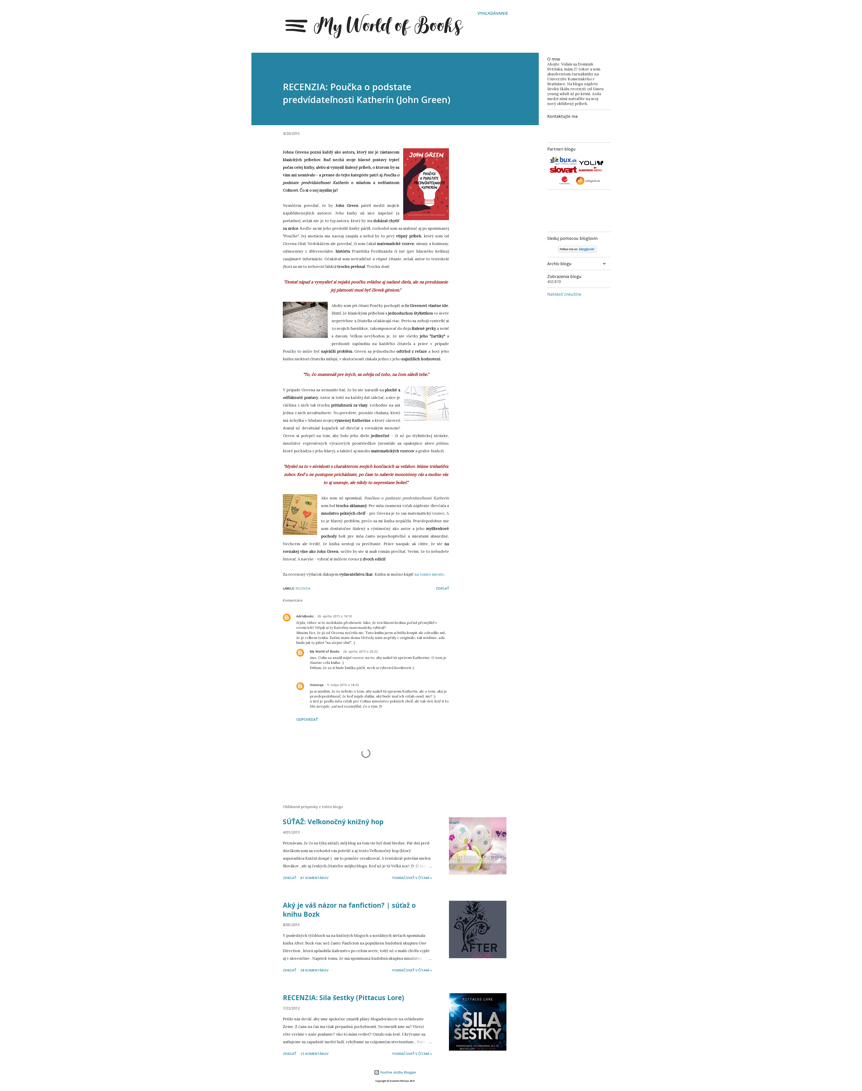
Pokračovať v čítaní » (412, 877)
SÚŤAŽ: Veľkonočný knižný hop (333, 821)
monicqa (316, 685)
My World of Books (324, 651)
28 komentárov (314, 970)
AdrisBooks (305, 616)
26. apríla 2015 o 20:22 (360, 651)
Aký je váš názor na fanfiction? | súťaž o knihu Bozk (349, 910)
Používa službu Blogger (397, 1072)
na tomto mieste (429, 574)
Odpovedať (307, 719)
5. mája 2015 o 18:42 (343, 685)
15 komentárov (314, 1053)
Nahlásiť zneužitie (564, 294)
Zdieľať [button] (442, 588)
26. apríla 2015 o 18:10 (334, 616)
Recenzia (302, 588)
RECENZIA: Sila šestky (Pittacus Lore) (343, 997)
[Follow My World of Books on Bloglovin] (577, 251)
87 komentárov (314, 877)
